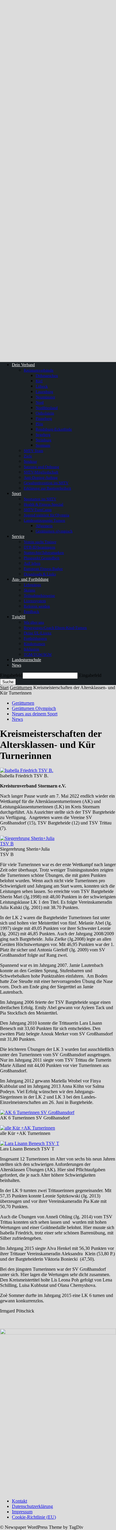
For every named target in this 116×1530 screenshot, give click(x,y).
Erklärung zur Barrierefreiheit (47, 488)
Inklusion (31, 649)
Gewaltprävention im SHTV (46, 483)
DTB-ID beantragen (39, 547)
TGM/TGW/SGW (38, 654)
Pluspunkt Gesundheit (41, 558)
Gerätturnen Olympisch (34, 708)
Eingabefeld (11, 675)
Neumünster (45, 397)
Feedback (31, 611)
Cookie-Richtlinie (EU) (34, 1517)
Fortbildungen (35, 638)
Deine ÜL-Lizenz (37, 633)
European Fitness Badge (43, 568)
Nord (40, 402)
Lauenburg (44, 391)
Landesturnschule (26, 660)
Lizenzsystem (35, 601)
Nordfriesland (47, 408)
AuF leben (32, 563)
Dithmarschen (47, 375)
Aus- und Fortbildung (30, 579)
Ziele (28, 456)
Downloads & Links (40, 574)
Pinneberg (44, 418)
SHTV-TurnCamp (38, 509)
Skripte (29, 590)
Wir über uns (34, 622)
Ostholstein (45, 413)
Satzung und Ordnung (41, 467)
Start (4, 687)
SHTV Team (33, 450)
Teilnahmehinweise (39, 595)
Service (18, 536)
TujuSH (18, 617)
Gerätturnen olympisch (54, 531)
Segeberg (43, 434)
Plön (39, 424)
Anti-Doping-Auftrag (41, 477)
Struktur (30, 461)
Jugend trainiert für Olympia (46, 515)
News (16, 665)
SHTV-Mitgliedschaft (41, 472)
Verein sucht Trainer (40, 542)
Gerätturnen (21, 687)
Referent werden (37, 606)
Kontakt (19, 1500)
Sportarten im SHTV (40, 499)
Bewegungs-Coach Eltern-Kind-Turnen (55, 627)
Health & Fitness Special (43, 504)
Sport (16, 493)
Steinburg (43, 440)
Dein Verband (23, 365)
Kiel (39, 381)
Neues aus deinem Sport (34, 713)
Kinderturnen (34, 643)
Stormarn (43, 445)
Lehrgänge (32, 585)
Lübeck (42, 386)
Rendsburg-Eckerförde (54, 429)
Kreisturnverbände (39, 370)
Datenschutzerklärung (32, 1506)
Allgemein (44, 526)
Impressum (22, 1511)
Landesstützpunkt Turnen (44, 520)
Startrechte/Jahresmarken (44, 552)
